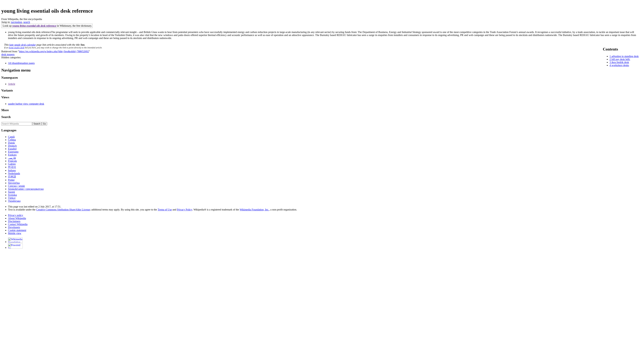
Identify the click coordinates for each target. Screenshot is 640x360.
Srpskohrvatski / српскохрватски (26, 189)
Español (12, 148)
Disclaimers (14, 221)
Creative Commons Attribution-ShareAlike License (63, 209)
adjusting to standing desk (625, 56)
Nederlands (14, 173)
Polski (11, 179)
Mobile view (14, 233)
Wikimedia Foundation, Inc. (254, 209)
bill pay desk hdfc (621, 59)
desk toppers (7, 54)
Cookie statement (17, 230)
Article (11, 83)
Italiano (12, 170)
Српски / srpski (16, 185)
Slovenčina (14, 183)
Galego (12, 163)
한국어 (12, 167)
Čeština (12, 139)
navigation (16, 22)
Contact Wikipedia (18, 224)
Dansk (11, 142)
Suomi (11, 191)
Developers (14, 227)
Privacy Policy (184, 209)
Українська (14, 201)
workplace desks (620, 65)
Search (6, 117)
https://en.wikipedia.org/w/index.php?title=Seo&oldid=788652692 (54, 51)
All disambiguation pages (21, 63)
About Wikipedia (17, 218)
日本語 (12, 176)
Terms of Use (165, 209)
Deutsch (12, 145)
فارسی (12, 157)
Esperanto (13, 151)
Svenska (12, 195)
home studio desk (16, 47)
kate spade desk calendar (22, 44)
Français (12, 161)
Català (11, 136)
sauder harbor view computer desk (26, 103)
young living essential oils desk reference (34, 25)
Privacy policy (15, 215)
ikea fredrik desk (620, 62)
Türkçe (12, 197)
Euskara (12, 154)
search (26, 22)
